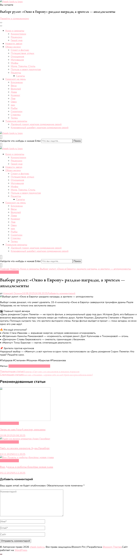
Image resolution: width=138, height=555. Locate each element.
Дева (14, 92)
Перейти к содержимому (14, 18)
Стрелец (16, 114)
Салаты (20, 76)
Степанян (44, 366)
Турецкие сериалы (16, 121)
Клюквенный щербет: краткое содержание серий (39, 127)
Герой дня (17, 40)
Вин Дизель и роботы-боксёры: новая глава (26, 466)
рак (13, 105)
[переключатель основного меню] (1, 22)
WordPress (21, 550)
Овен (14, 101)
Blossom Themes (112, 547)
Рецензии (16, 37)
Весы (14, 85)
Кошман (34, 366)
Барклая (13, 366)
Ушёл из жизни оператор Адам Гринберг (25, 448)
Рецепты (16, 72)
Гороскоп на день (15, 79)
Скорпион (16, 111)
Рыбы (14, 108)
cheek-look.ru (37, 547)
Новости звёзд (13, 43)
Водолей (16, 88)
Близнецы (17, 82)
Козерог (15, 95)
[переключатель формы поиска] (1, 137)
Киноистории (18, 34)
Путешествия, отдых (22, 53)
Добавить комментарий (61, 293)
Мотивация (17, 59)
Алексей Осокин (12, 293)
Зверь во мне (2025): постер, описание (23, 429)
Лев (13, 98)
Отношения (17, 56)
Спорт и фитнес (20, 50)
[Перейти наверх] (1, 554)
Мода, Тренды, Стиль (23, 66)
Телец (14, 118)
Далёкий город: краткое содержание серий (36, 124)
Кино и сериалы (14, 30)
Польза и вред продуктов (26, 69)
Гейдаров (23, 366)
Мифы (14, 63)
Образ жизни (13, 46)
